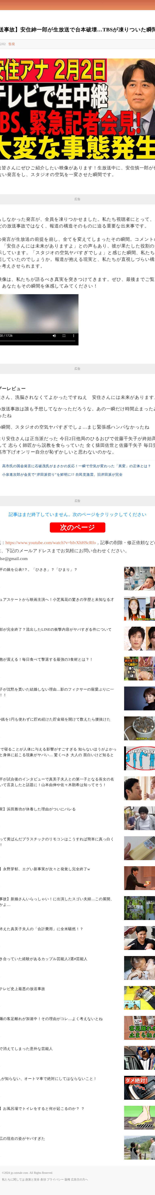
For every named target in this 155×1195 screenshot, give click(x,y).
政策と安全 (32, 1179)
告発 (11, 44)
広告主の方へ (79, 1179)
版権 (67, 1179)
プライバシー (55, 1179)
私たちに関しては (13, 1179)
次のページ (77, 527)
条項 (43, 1179)
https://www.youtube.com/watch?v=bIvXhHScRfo (50, 542)
